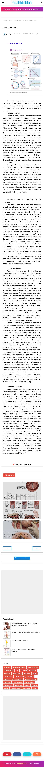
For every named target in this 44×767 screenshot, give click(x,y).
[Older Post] (36, 548)
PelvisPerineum (17, 682)
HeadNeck (27, 673)
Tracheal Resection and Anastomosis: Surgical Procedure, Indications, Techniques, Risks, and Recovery (22, 516)
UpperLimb (26, 688)
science (27, 685)
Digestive (24, 670)
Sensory (34, 685)
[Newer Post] (7, 548)
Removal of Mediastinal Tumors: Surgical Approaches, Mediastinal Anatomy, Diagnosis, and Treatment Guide (21, 536)
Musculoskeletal (17, 679)
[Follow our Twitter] (27, 754)
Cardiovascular (8, 670)
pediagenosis (21, 764)
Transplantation (16, 688)
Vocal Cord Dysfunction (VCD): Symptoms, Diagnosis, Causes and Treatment (21, 497)
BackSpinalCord (33, 667)
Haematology (17, 673)
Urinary (35, 688)
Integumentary (19, 676)
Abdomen (7, 667)
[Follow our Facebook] (17, 754)
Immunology (8, 676)
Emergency (32, 670)
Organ (34, 34)
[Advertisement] (22, 592)
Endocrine (7, 673)
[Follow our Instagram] (37, 754)
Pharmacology (29, 682)
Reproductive (8, 685)
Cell (17, 670)
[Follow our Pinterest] (7, 754)
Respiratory (18, 685)
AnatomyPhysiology (19, 667)
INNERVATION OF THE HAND (20, 641)
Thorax (6, 688)
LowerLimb (30, 676)
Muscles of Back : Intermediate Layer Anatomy (25, 632)
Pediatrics (7, 682)
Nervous (27, 679)
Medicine (7, 679)
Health (35, 673)
